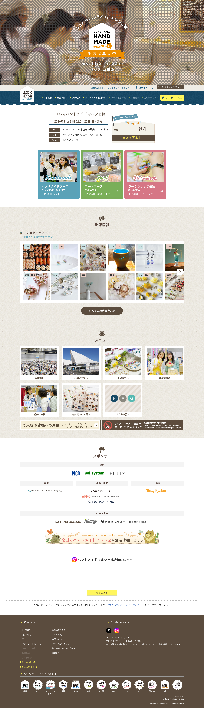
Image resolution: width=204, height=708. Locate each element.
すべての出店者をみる (102, 310)
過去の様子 (62, 97)
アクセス (76, 97)
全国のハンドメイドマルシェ (169, 87)
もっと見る (102, 592)
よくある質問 (114, 88)
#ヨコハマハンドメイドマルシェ (124, 605)
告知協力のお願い (98, 88)
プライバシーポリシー (61, 644)
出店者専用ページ (146, 88)
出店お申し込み (174, 97)
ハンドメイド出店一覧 (95, 97)
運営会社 (56, 653)
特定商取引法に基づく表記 (63, 648)
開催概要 (47, 97)
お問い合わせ (128, 88)
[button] (180, 272)
